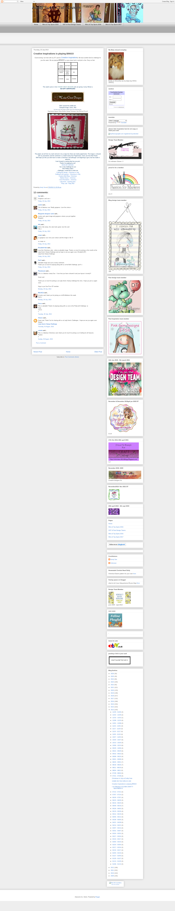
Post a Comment (41, 343)
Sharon (40, 318)
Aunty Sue (113, 559)
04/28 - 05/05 (116, 819)
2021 (112, 687)
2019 (112, 693)
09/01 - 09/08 (116, 759)
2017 (112, 698)
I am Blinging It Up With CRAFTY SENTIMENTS (122, 787)
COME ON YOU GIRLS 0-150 (121, 781)
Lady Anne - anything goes (68, 181)
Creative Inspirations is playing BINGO (124, 784)
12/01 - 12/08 (116, 723)
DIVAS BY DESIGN (68, 165)
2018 (112, 696)
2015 (112, 704)
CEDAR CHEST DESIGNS (66, 87)
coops (40, 235)
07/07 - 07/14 (116, 794)
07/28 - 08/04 (116, 773)
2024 (112, 679)
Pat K (39, 260)
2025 (112, 676)
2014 (112, 707)
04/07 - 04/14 (116, 828)
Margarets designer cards (46, 213)
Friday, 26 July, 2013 (44, 201)
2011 (112, 870)
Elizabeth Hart (42, 247)
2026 (112, 673)
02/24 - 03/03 (116, 844)
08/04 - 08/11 (116, 770)
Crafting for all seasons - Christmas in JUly (67, 174)
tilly (39, 224)
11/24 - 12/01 (116, 726)
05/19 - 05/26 (116, 811)
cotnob (40, 330)
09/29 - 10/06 (116, 748)
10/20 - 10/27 (116, 740)
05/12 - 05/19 (116, 814)
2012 (112, 867)
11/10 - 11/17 (116, 731)
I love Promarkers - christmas (67, 179)
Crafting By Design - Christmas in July (68, 172)
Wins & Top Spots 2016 (93, 24)
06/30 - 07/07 (116, 797)
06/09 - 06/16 (116, 805)
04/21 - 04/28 (116, 822)
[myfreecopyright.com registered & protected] (123, 134)
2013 (112, 709)
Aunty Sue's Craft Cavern (56, 7)
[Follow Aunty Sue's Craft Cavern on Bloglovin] (117, 545)
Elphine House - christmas (68, 178)
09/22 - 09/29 (116, 751)
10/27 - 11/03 (116, 737)
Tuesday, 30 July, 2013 (45, 314)
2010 (112, 873)
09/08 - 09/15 (116, 756)
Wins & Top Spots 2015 (50, 24)
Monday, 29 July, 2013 (44, 289)
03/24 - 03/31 (116, 833)
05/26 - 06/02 (116, 808)
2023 (112, 682)
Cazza (40, 303)
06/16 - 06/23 (116, 803)
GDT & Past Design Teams (72, 24)
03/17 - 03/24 (116, 836)
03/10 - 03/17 (116, 839)
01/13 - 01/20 (116, 861)
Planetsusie (41, 271)
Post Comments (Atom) (72, 357)
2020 (112, 690)
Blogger (97, 897)
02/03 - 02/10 (116, 853)
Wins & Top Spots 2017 (114, 24)
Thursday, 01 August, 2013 (46, 326)
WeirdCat (41, 292)
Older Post (98, 352)
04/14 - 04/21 (116, 825)
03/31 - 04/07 (116, 830)
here (134, 573)
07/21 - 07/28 (116, 776)
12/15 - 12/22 (116, 717)
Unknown (113, 563)
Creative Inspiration (69, 58)
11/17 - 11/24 (116, 728)
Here (138, 583)
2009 (112, 876)
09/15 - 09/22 (116, 754)
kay (39, 196)
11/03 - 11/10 (116, 734)
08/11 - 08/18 (116, 767)
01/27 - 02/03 (116, 855)
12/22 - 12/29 (116, 715)
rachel (40, 205)
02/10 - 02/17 (116, 850)
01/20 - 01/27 (116, 858)
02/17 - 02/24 (116, 847)
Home (36, 24)
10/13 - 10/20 (116, 742)
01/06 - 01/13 (116, 864)
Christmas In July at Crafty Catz (122, 778)
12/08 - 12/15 (116, 720)
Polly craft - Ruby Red (67, 183)
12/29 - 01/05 (116, 712)
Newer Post (38, 352)
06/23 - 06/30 (116, 800)
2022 (112, 684)
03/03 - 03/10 (116, 842)
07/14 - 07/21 (116, 792)
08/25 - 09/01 (116, 762)
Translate (123, 122)
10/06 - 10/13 (116, 745)
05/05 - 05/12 (116, 817)
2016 (112, 701)
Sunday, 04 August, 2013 (45, 339)
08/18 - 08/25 (116, 765)
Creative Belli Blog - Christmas (68, 176)
